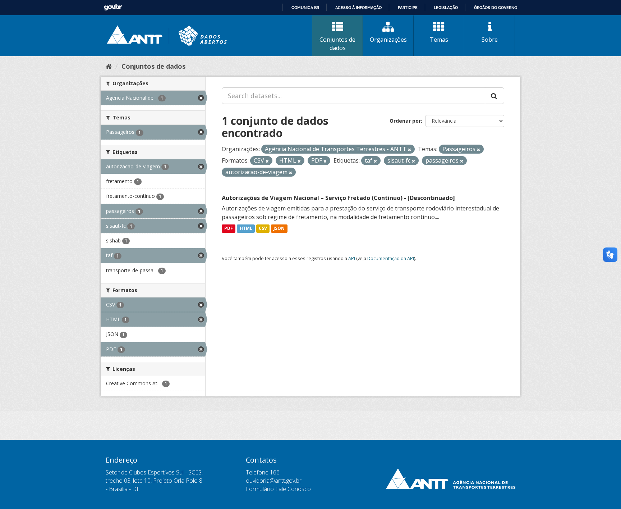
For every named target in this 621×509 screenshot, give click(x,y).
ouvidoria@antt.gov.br (274, 481)
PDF (228, 229)
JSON (279, 229)
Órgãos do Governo (495, 7)
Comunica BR (305, 7)
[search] (494, 95)
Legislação (446, 7)
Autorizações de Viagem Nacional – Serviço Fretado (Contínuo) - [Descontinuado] (338, 198)
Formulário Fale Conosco (278, 489)
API (351, 258)
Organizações (388, 40)
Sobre (490, 40)
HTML (246, 229)
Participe (408, 7)
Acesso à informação (358, 7)
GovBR (113, 7)
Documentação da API (390, 258)
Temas (439, 40)
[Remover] (409, 149)
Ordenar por (405, 120)
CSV (263, 229)
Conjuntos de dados (337, 44)
